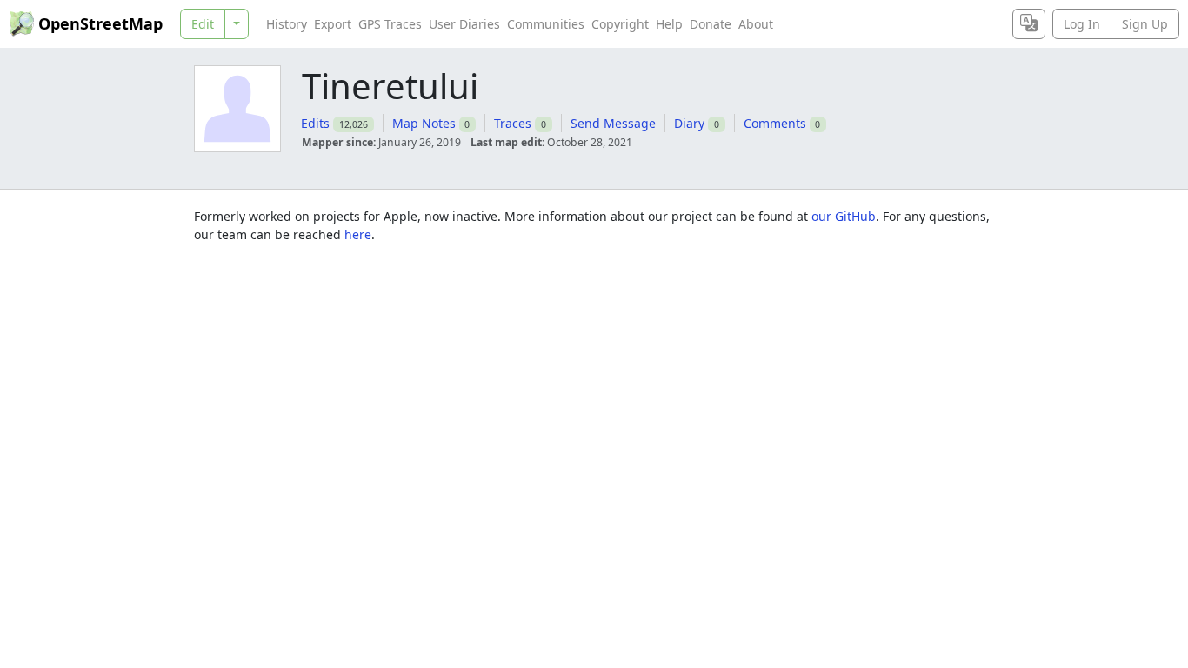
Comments (775, 123)
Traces (512, 123)
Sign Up (1145, 24)
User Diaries (464, 24)
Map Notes (424, 123)
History (286, 24)
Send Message (613, 123)
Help (669, 24)
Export (332, 24)
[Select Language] (1028, 24)
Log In (1082, 24)
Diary (689, 123)
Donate (710, 24)
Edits (315, 123)
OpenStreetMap (100, 23)
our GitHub (843, 216)
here (357, 234)
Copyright (620, 24)
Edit (202, 24)
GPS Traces (390, 24)
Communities (545, 24)
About (755, 24)
